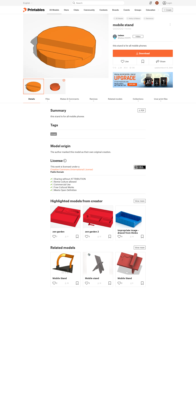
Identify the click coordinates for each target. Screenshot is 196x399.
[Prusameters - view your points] (157, 3)
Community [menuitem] (89, 10)
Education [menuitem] (150, 10)
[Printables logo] (34, 10)
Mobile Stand (60, 278)
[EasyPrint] (151, 3)
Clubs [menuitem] (76, 10)
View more (140, 201)
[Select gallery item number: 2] (65, 272)
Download (144, 53)
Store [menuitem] (66, 10)
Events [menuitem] (127, 10)
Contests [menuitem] (103, 10)
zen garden (58, 231)
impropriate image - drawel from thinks (128, 231)
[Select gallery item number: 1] (63, 272)
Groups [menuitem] (138, 10)
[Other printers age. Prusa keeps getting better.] (143, 80)
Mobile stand (92, 278)
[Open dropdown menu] (170, 24)
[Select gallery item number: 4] (133, 272)
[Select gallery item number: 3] (67, 272)
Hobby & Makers (134, 18)
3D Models (119, 18)
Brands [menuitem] (115, 10)
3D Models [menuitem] (54, 10)
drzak (53, 134)
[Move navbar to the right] (158, 10)
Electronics (149, 18)
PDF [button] (143, 110)
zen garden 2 (92, 231)
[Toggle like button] (54, 236)
